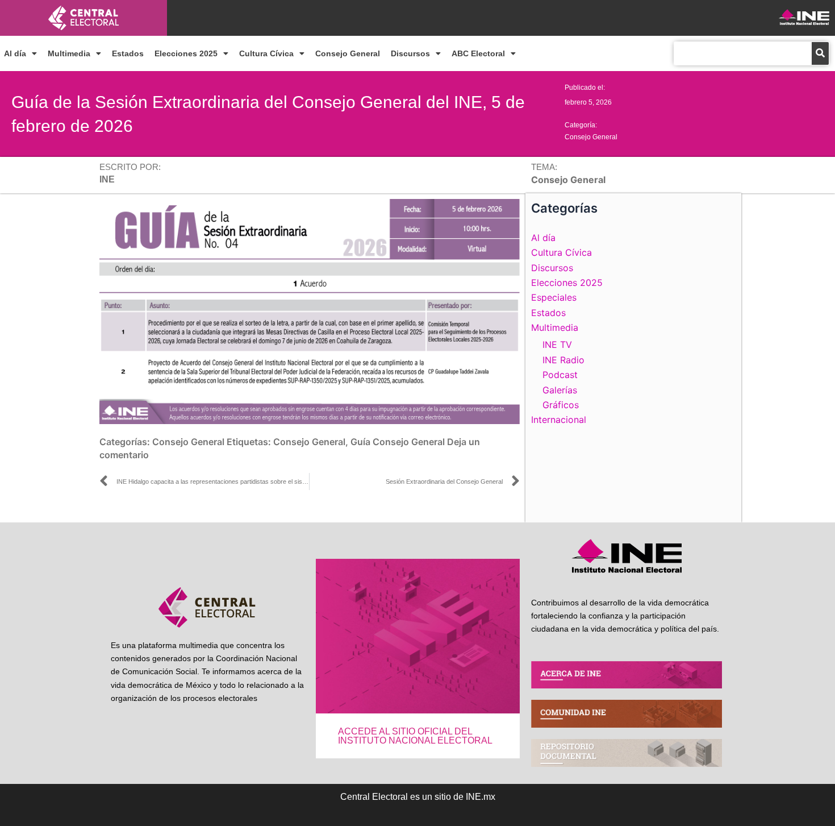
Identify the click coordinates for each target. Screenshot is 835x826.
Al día (15, 53)
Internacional (558, 419)
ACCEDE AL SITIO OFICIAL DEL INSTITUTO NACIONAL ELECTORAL (415, 736)
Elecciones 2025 (186, 53)
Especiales (554, 297)
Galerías (559, 390)
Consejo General (347, 53)
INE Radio (563, 360)
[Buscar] (820, 53)
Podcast (560, 374)
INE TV (557, 344)
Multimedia (69, 53)
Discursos (410, 53)
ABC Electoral (478, 53)
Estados (128, 53)
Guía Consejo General (397, 441)
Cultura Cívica (266, 53)
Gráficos (560, 404)
